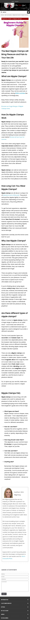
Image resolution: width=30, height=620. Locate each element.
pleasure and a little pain (11, 195)
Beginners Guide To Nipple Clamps (20, 15)
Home (2, 15)
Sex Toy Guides (8, 15)
